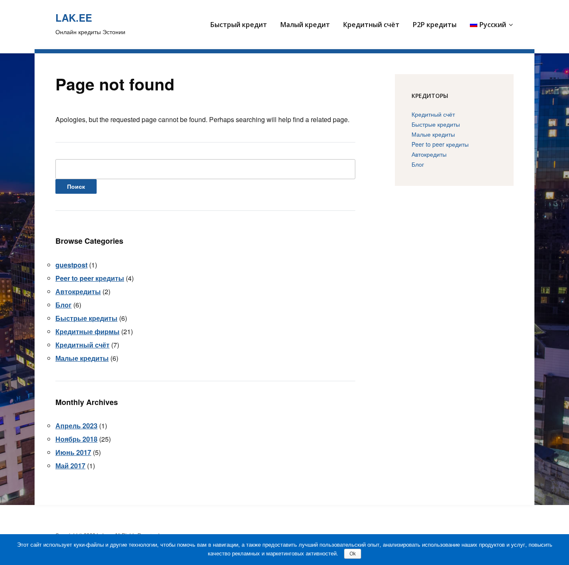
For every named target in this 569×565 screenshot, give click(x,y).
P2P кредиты (435, 24)
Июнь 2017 (73, 452)
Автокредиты (78, 291)
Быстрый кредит (238, 24)
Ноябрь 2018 (76, 439)
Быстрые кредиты (86, 318)
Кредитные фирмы (87, 331)
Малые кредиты (82, 358)
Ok (352, 554)
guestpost (71, 265)
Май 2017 (70, 465)
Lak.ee (73, 17)
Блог (63, 305)
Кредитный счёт (371, 24)
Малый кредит (305, 24)
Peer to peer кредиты (89, 278)
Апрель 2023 (76, 425)
